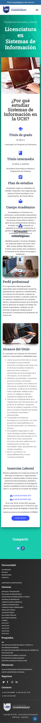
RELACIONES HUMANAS (9, 618)
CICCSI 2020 (5, 631)
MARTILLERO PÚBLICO (8, 610)
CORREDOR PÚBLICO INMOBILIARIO (12, 607)
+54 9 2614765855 (9, 692)
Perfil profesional (16, 282)
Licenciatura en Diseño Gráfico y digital (16, 597)
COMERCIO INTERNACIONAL (10, 605)
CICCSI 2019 (5, 628)
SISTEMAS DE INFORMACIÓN (10, 599)
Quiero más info (20, 518)
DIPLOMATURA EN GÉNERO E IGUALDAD (14, 655)
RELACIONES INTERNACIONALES (12, 594)
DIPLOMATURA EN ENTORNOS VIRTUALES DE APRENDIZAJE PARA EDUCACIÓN (20, 651)
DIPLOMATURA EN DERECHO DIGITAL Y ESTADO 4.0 (17, 645)
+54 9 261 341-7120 (23, 692)
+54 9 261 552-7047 (9, 696)
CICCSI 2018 (5, 626)
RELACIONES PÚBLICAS (9, 615)
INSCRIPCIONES (6, 575)
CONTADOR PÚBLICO (8, 612)
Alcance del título (16, 349)
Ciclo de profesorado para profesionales (17, 669)
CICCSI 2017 (5, 623)
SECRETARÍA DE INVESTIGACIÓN (12, 583)
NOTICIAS (5, 572)
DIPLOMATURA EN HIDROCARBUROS (13, 658)
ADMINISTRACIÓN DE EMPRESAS (12, 602)
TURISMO (4, 620)
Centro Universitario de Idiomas (13, 672)
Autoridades (6, 570)
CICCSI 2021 (5, 633)
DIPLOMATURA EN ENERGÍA (10, 647)
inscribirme (18, 2)
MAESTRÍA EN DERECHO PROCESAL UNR (14, 661)
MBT (3, 642)
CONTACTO (5, 577)
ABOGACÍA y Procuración (10, 591)
